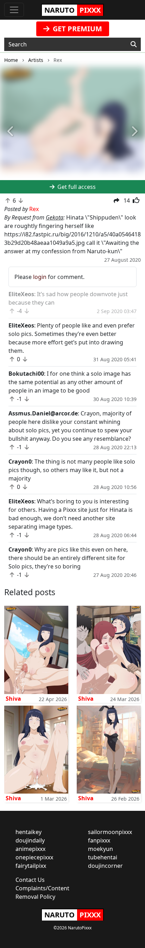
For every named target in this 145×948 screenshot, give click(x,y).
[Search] (133, 44)
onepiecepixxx (34, 857)
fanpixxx (99, 840)
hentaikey (28, 832)
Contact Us (30, 880)
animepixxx (30, 849)
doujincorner (105, 866)
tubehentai (102, 857)
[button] (11, 132)
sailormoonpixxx (110, 832)
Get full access (76, 187)
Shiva (13, 698)
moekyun (100, 849)
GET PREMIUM (76, 28)
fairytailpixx (30, 866)
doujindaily (30, 840)
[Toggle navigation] (14, 10)
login (39, 277)
